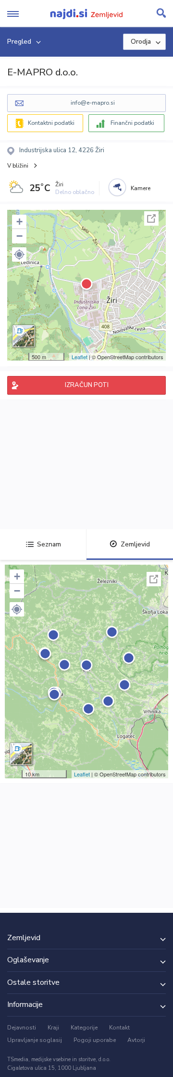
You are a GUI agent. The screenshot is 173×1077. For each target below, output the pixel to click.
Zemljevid (135, 544)
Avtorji (136, 1040)
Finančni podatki (132, 123)
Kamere (140, 188)
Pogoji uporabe (95, 1040)
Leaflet (79, 357)
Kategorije (84, 1027)
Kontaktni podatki (51, 123)
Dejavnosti (21, 1027)
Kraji (53, 1027)
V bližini (17, 165)
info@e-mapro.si (93, 103)
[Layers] (23, 336)
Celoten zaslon (151, 218)
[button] (19, 254)
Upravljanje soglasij (34, 1040)
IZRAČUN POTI (87, 385)
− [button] (19, 236)
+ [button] (19, 222)
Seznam (49, 544)
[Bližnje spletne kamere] (117, 187)
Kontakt (119, 1027)
